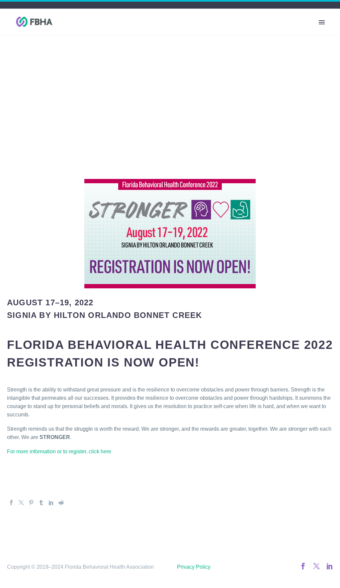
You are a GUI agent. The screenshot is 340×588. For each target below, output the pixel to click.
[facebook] (303, 566)
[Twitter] (21, 502)
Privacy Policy (194, 567)
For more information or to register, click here (59, 451)
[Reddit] (61, 502)
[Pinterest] (31, 502)
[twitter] (316, 566)
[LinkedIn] (51, 502)
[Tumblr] (41, 502)
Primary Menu (322, 22)
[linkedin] (329, 566)
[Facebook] (11, 502)
